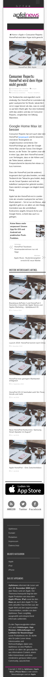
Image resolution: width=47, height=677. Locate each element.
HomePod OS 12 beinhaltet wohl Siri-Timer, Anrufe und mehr (27, 393)
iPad (10, 566)
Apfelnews (12, 529)
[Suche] (38, 2)
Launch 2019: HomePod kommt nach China (27, 343)
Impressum (13, 541)
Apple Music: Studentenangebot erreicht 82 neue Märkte (27, 258)
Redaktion (12, 537)
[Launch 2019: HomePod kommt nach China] (27, 327)
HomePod (37, 92)
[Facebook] (23, 6)
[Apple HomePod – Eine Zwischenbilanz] (27, 452)
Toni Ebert (25, 88)
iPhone (11, 570)
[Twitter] (26, 6)
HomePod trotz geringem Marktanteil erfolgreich (24, 380)
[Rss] (17, 6)
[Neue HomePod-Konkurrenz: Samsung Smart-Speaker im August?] (27, 414)
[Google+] (20, 6)
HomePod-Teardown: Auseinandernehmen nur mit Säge (26, 248)
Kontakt (11, 533)
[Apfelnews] (25, 15)
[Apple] (29, 6)
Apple (21, 35)
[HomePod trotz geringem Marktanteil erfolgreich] (27, 363)
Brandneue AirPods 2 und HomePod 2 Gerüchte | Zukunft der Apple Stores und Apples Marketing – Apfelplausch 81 (26, 305)
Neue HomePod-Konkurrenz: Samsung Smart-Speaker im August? (25, 431)
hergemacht (23, 137)
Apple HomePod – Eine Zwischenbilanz (25, 468)
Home (14, 35)
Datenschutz (13, 545)
